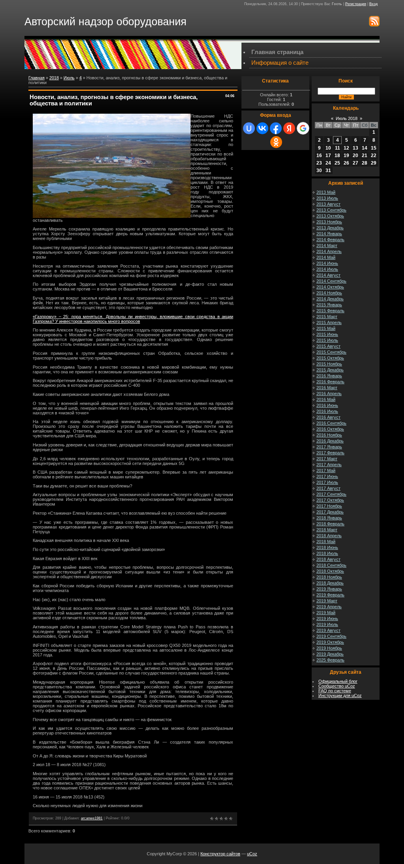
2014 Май (325, 257)
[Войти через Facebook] (276, 128)
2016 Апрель (329, 393)
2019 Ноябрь (329, 648)
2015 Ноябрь (329, 364)
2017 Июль (327, 482)
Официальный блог (337, 681)
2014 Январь (329, 233)
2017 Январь (329, 446)
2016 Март (326, 387)
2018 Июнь (327, 547)
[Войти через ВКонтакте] (262, 128)
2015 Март (326, 316)
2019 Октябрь (330, 642)
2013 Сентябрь (331, 210)
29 (373, 163)
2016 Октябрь (330, 429)
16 (319, 155)
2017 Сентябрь (331, 494)
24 (328, 163)
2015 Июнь (327, 334)
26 (346, 163)
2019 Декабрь (330, 654)
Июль (69, 77)
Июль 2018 (346, 118)
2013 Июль (327, 198)
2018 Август (328, 559)
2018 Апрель (329, 535)
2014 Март (326, 245)
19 (346, 155)
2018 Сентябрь (331, 565)
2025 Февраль (330, 660)
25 (337, 163)
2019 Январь (329, 589)
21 (364, 155)
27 (355, 163)
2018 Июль (327, 553)
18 (337, 155)
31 (328, 170)
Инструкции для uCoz (340, 695)
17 (328, 155)
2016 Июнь (327, 405)
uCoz (252, 853)
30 (319, 170)
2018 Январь (329, 517)
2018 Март (326, 529)
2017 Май (325, 470)
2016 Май (325, 399)
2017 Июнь (327, 476)
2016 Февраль (330, 381)
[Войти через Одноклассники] (276, 142)
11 (337, 148)
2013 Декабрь (330, 227)
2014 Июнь (327, 263)
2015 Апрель (329, 322)
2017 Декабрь (330, 512)
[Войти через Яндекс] (289, 128)
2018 (54, 77)
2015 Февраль (330, 310)
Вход (373, 4)
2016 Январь (329, 375)
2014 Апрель (329, 251)
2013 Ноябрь (329, 221)
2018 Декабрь (330, 583)
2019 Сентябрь (331, 636)
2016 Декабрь (330, 441)
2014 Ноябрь (329, 292)
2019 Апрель (329, 606)
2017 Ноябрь (329, 506)
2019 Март (326, 600)
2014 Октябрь (330, 287)
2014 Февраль (330, 239)
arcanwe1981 (92, 818)
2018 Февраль (330, 523)
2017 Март (326, 458)
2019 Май (325, 612)
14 (364, 148)
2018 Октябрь (330, 571)
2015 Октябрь (330, 358)
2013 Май (325, 192)
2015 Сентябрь (331, 352)
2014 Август (328, 275)
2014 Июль (327, 269)
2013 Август (328, 204)
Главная (36, 77)
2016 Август (328, 417)
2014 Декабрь (330, 298)
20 (355, 155)
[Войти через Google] (303, 128)
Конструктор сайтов (220, 853)
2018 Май (325, 541)
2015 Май (325, 328)
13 (355, 148)
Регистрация (355, 4)
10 (328, 148)
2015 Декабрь (330, 369)
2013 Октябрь (330, 216)
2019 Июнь (327, 618)
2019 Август (328, 630)
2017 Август (328, 488)
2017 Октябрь (330, 500)
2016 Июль (327, 411)
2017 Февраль (330, 452)
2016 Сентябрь (331, 423)
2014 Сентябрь (331, 281)
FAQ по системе (334, 690)
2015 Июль (327, 340)
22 (373, 155)
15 (373, 148)
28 (364, 163)
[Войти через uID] (249, 128)
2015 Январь (329, 304)
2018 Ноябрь (329, 577)
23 (319, 163)
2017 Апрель (329, 464)
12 (346, 148)
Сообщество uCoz (336, 686)
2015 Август (328, 346)
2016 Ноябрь (329, 435)
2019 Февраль (330, 594)
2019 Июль (327, 624)
